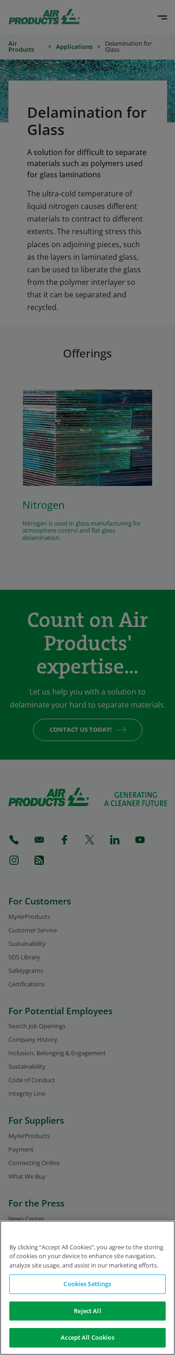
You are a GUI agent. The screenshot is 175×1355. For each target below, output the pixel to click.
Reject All (87, 1311)
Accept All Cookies (87, 1337)
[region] (87, 1287)
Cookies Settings (87, 1284)
